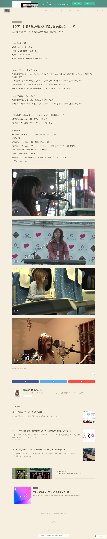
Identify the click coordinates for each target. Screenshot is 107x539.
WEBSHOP (89, 10)
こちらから (22, 161)
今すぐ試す (76, 4)
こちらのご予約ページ (45, 103)
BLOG (63, 10)
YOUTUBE (80, 10)
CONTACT (71, 10)
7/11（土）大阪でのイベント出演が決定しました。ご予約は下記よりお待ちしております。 (37, 416)
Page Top (53, 522)
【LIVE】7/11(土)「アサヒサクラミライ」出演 (27, 412)
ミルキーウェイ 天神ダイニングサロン (51, 146)
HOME (46, 10)
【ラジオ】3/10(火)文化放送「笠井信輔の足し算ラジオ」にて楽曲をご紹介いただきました (41, 431)
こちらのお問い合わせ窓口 (35, 74)
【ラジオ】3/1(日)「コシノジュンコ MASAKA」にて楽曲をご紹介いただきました (39, 450)
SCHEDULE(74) (15, 368)
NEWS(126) (23, 368)
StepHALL (40, 142)
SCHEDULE (55, 10)
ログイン (89, 4)
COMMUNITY (99, 10)
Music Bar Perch (24, 55)
